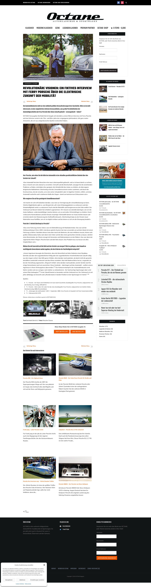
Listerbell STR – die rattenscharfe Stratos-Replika (113, 280)
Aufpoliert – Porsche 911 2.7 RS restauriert (71, 429)
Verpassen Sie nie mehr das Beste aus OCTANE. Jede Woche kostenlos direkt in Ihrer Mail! (112, 41)
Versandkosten (105, 232)
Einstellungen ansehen (37, 580)
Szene (57, 28)
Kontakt (53, 568)
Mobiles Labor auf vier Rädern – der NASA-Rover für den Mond (116, 137)
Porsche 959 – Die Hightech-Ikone (33, 378)
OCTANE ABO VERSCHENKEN (61, 2)
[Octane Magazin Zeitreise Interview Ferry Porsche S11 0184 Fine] (34, 301)
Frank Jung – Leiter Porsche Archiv (33, 429)
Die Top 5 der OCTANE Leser (106, 265)
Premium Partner (87, 28)
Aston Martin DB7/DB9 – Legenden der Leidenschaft (113, 299)
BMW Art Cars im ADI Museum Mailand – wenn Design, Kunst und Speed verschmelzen (116, 127)
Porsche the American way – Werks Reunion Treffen (38, 481)
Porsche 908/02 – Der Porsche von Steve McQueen (73, 484)
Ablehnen (22, 580)
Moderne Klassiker (44, 28)
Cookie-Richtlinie (20, 583)
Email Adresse (103, 62)
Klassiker (29, 28)
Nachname (102, 54)
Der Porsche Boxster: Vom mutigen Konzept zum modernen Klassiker (116, 108)
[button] (44, 565)
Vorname (101, 46)
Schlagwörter (121, 265)
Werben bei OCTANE (29, 2)
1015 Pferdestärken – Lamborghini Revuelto (116, 98)
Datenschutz (28, 583)
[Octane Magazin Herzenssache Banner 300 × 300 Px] (112, 163)
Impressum (73, 568)
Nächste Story (85, 101)
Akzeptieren (8, 580)
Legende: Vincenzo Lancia (114, 146)
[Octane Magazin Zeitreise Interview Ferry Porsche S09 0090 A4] (58, 301)
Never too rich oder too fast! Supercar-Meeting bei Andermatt (112, 309)
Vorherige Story (31, 101)
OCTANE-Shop (102, 28)
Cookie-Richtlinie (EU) (93, 568)
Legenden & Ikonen (70, 28)
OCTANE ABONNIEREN (44, 2)
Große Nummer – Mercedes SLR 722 (116, 87)
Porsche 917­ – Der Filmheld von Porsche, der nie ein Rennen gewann (113, 271)
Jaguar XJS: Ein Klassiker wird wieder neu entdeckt (111, 290)
